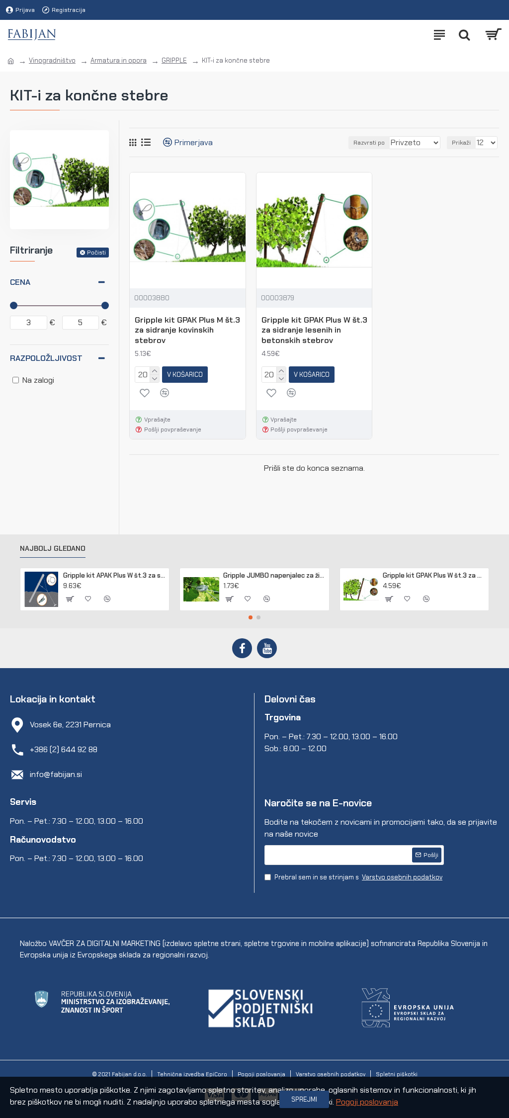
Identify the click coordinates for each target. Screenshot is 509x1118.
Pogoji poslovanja (367, 1102)
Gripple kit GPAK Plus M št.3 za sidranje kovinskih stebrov (187, 330)
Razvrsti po (369, 143)
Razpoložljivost (46, 358)
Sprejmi (304, 1099)
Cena (20, 282)
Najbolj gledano (52, 548)
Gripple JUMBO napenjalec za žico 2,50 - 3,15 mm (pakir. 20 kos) (274, 576)
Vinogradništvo (52, 60)
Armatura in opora (118, 60)
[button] (251, 617)
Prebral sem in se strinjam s (358, 877)
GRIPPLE (174, 60)
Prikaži (461, 143)
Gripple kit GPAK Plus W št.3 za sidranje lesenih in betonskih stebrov (314, 330)
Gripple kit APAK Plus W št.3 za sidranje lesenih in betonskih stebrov (114, 576)
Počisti (96, 253)
